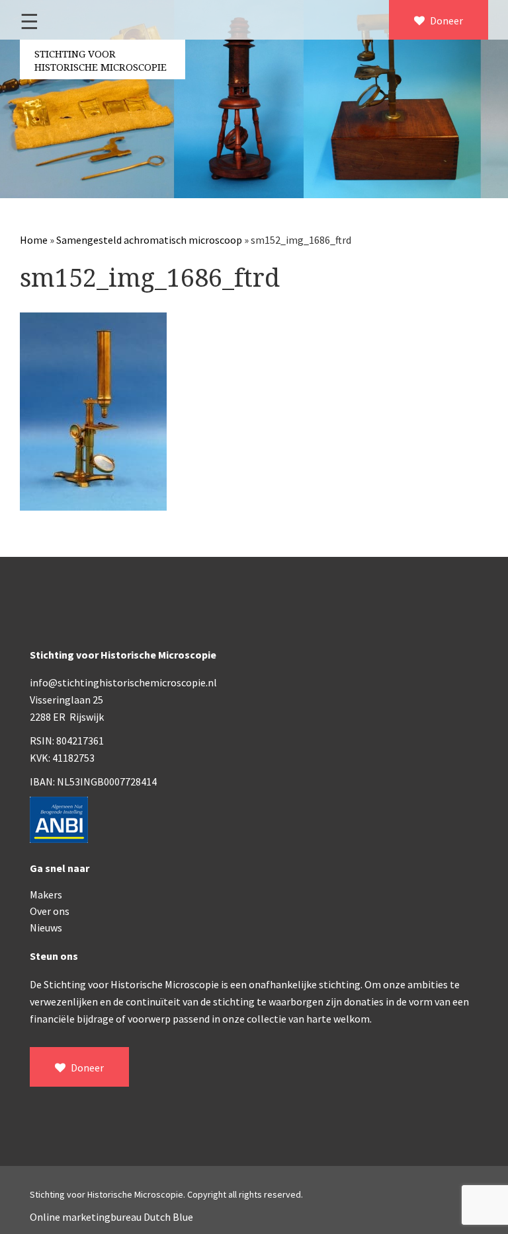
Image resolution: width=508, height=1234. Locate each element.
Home (34, 239)
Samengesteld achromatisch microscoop (149, 239)
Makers (46, 894)
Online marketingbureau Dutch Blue (111, 1216)
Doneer (445, 20)
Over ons (49, 911)
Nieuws (46, 927)
